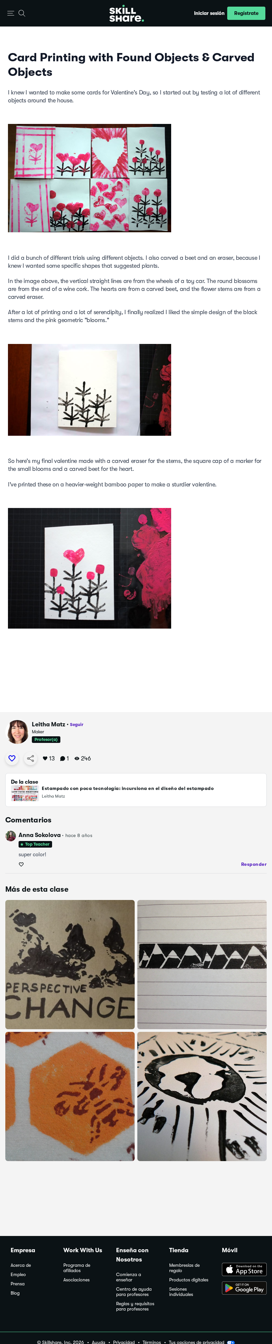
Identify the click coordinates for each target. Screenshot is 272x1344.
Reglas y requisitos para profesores (135, 1306)
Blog (15, 1293)
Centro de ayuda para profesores (134, 1292)
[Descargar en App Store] (241, 1270)
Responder (254, 864)
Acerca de (21, 1265)
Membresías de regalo (184, 1268)
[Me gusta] (12, 758)
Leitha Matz (48, 724)
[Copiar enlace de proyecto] (30, 758)
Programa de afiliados (76, 1268)
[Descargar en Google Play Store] (241, 1288)
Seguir (76, 724)
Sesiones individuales (181, 1292)
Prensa (18, 1283)
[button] (11, 13)
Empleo (18, 1274)
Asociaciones (76, 1279)
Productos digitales (188, 1279)
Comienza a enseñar (128, 1277)
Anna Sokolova (40, 835)
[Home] (126, 13)
